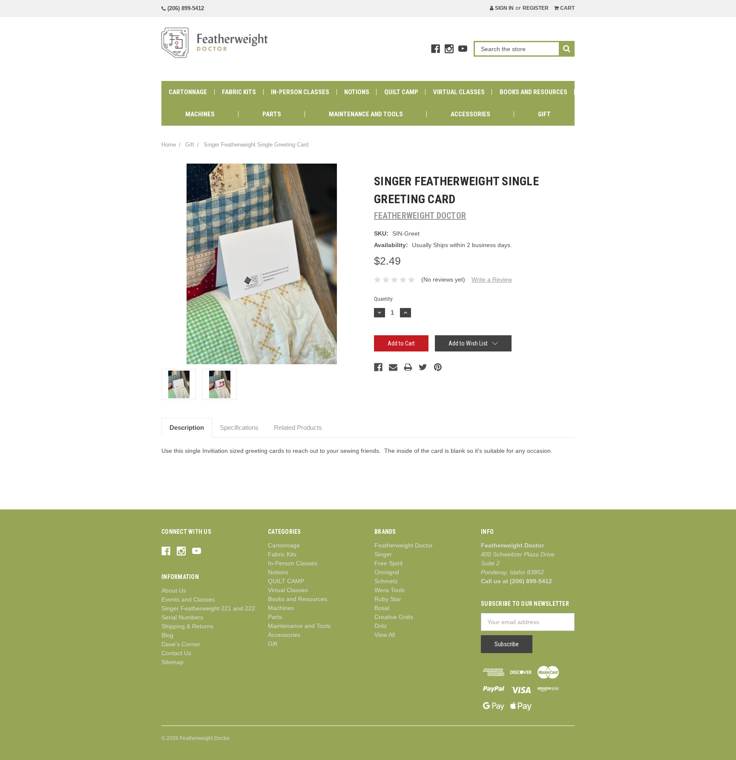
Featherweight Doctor (403, 545)
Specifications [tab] (239, 427)
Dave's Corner (180, 644)
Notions (356, 92)
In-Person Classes (300, 92)
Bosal (381, 608)
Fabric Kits (239, 92)
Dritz (380, 625)
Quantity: (384, 299)
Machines (200, 114)
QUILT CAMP (401, 92)
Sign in (504, 8)
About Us (173, 590)
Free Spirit (388, 563)
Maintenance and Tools (366, 114)
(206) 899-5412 (185, 8)
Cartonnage (188, 92)
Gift (544, 114)
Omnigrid (386, 572)
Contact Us (176, 653)
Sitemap (172, 662)
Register (536, 8)
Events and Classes (188, 599)
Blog (167, 635)
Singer (383, 554)
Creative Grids (393, 616)
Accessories (470, 114)
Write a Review (492, 279)
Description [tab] (187, 427)
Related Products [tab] (298, 427)
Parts (271, 114)
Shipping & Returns (187, 626)
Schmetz (386, 581)
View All (384, 634)
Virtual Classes (459, 92)
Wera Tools (389, 590)
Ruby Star (387, 599)
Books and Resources (533, 92)
